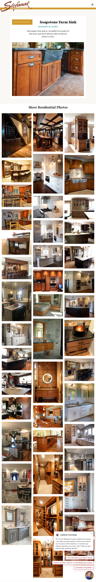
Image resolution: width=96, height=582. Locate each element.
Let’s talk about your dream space (79, 558)
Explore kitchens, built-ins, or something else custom (73, 563)
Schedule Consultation (84, 567)
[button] (92, 4)
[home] (16, 6)
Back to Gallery (22, 22)
